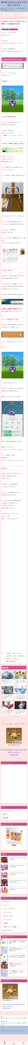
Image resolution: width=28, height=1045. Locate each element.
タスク (15, 656)
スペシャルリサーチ (9, 908)
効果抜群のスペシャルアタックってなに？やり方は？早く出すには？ (17, 965)
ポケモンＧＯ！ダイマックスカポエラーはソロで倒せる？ (17, 866)
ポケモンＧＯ (5, 29)
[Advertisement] (14, 586)
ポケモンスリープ (7, 930)
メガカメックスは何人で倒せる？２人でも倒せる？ (20, 682)
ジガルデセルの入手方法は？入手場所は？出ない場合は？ (17, 956)
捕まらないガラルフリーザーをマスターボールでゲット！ (7, 682)
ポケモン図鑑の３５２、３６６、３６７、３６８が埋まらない (17, 972)
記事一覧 (5, 814)
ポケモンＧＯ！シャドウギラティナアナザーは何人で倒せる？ (17, 881)
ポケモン (8, 658)
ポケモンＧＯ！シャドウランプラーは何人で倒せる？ (17, 858)
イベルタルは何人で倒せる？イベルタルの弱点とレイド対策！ (7, 712)
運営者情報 (5, 817)
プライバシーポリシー (8, 810)
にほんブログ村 (14, 754)
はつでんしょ (21, 656)
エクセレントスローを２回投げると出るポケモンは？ (21, 723)
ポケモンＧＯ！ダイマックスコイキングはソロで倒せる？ (17, 873)
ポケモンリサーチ (13, 29)
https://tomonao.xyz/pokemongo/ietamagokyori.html (14, 255)
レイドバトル (8, 919)
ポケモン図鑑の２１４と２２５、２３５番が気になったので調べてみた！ (17, 949)
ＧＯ (14, 653)
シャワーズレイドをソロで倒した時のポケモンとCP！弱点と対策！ (20, 697)
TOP (13, 1018)
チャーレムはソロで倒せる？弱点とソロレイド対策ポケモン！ (8, 723)
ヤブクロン (15, 658)
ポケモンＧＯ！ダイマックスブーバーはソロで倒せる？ (17, 889)
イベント (19, 653)
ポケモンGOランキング (14, 744)
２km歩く (9, 653)
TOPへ (14, 1043)
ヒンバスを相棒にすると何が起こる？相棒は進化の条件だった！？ (17, 942)
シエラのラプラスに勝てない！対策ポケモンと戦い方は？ (20, 712)
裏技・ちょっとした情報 (10, 926)
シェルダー (9, 656)
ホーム (4, 1043)
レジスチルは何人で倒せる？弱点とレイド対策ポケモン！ (7, 697)
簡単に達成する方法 (11, 661)
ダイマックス (8, 912)
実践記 (6, 923)
